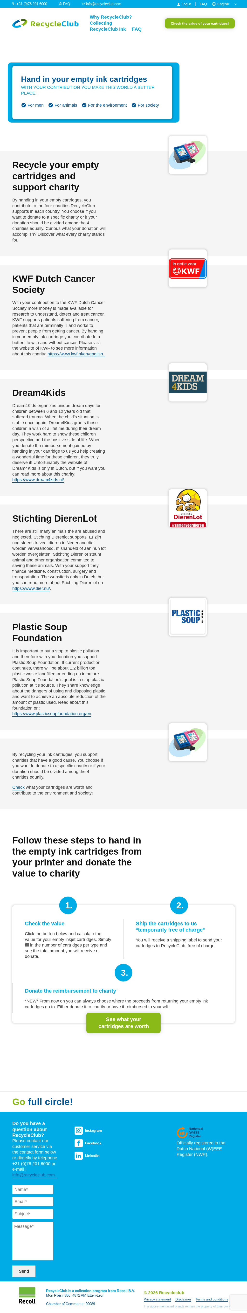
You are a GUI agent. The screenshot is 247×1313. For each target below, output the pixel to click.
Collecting (101, 23)
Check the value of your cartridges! (200, 23)
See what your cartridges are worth (123, 1022)
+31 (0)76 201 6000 (31, 4)
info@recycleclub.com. (34, 1175)
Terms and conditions (212, 1299)
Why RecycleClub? (111, 17)
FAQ (66, 4)
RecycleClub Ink (108, 29)
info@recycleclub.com (103, 4)
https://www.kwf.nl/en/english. (76, 354)
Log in (186, 4)
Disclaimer (183, 1299)
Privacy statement (157, 1299)
